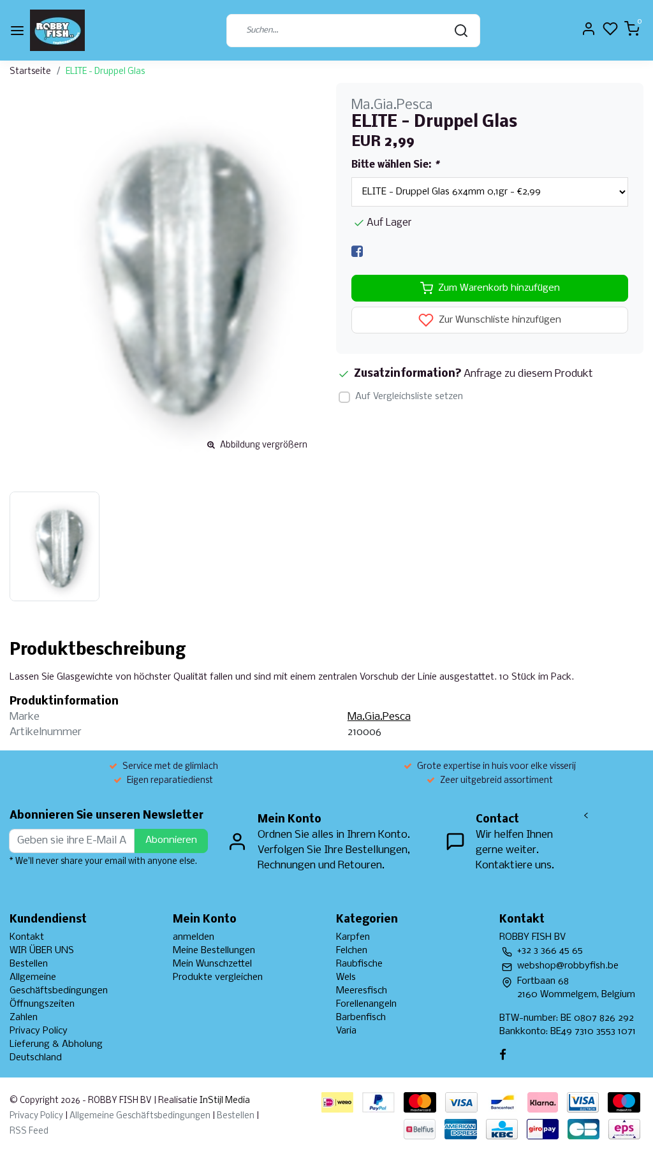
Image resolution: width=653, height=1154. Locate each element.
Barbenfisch (361, 1017)
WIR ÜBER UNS (42, 951)
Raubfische (359, 964)
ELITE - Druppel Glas (105, 72)
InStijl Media (224, 1101)
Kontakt (27, 937)
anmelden (193, 937)
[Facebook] (357, 251)
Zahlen (24, 1017)
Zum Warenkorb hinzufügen (499, 288)
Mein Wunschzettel (212, 964)
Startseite (30, 72)
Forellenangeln (366, 1004)
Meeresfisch (361, 991)
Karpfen (353, 937)
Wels (346, 977)
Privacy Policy (39, 1031)
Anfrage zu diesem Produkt (528, 374)
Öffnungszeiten (42, 1004)
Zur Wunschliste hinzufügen (498, 321)
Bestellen (29, 964)
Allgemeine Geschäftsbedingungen (140, 1116)
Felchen (351, 951)
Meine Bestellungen (214, 951)
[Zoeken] (461, 30)
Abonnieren (171, 840)
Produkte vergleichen (218, 977)
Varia (346, 1031)
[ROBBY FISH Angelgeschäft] (57, 30)
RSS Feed (29, 1131)
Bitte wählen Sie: (395, 165)
